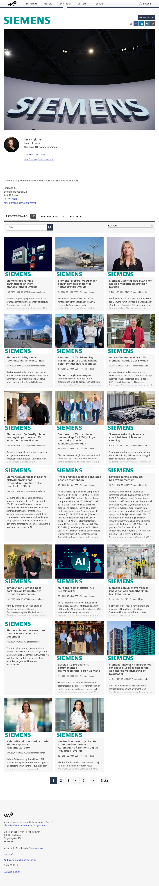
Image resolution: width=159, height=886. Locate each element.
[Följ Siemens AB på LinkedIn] (141, 23)
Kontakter (78, 216)
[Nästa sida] (93, 780)
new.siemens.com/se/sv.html (20, 202)
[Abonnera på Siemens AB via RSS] (152, 23)
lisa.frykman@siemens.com (39, 159)
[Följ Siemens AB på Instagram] (147, 23)
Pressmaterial (52, 216)
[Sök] (50, 227)
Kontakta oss (36, 848)
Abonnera (144, 17)
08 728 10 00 (11, 199)
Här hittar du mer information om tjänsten (24, 825)
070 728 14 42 (37, 154)
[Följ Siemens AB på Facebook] (136, 23)
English (16, 872)
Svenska (8, 872)
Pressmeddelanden (20, 216)
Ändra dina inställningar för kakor (20, 860)
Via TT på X (9, 854)
